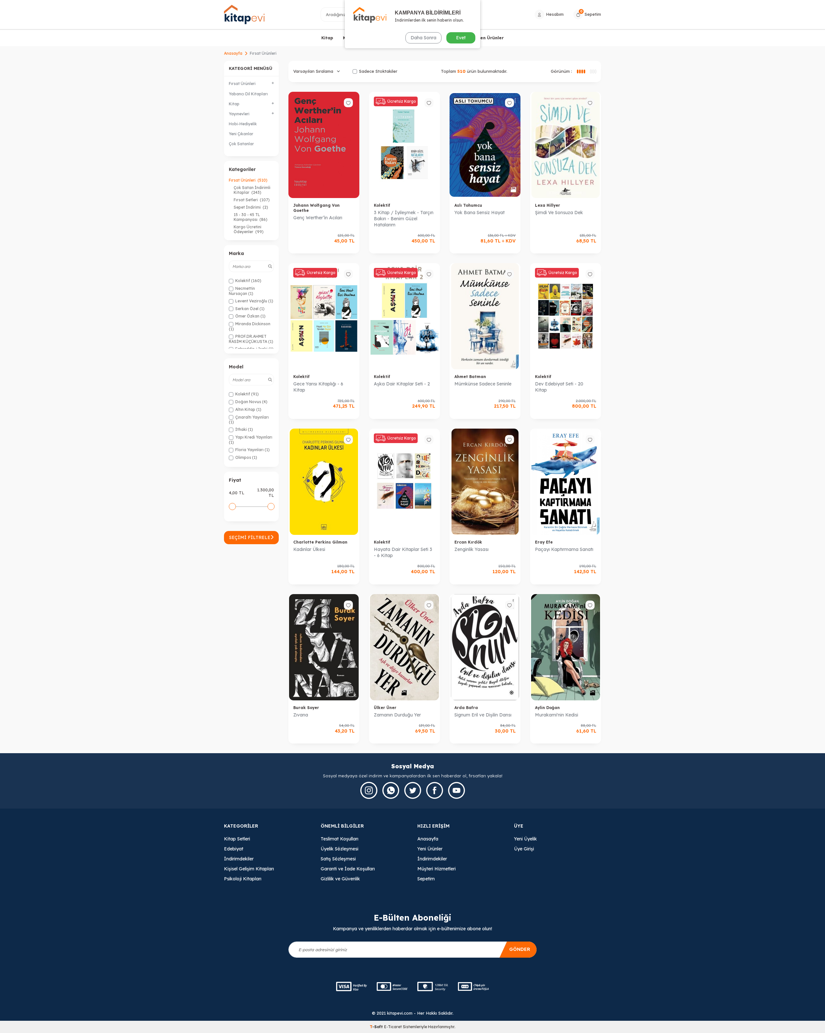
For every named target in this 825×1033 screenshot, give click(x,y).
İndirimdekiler (239, 859)
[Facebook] (434, 790)
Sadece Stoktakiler (378, 71)
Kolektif (382, 205)
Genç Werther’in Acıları (317, 218)
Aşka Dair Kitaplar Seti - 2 (402, 384)
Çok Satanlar (241, 143)
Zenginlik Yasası (471, 549)
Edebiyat (233, 849)
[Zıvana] (323, 647)
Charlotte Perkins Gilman (320, 542)
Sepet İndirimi (251, 207)
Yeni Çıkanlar (241, 133)
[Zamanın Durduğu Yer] (404, 647)
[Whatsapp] (390, 790)
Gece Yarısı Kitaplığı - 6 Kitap (318, 387)
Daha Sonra (423, 38)
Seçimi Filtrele (249, 537)
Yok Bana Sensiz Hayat (479, 212)
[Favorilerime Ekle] (348, 102)
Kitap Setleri (237, 839)
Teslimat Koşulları (339, 839)
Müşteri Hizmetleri (436, 869)
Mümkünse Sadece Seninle (482, 384)
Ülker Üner (385, 707)
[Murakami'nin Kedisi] (565, 647)
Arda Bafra (466, 707)
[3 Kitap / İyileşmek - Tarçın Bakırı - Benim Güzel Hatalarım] (404, 145)
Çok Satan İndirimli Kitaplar (252, 190)
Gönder (519, 949)
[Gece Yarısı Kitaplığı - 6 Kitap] (323, 316)
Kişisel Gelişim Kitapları (249, 869)
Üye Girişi (524, 849)
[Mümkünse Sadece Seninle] (485, 316)
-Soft (377, 1026)
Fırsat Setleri (252, 199)
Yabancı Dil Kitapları (248, 93)
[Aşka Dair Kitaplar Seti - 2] (404, 316)
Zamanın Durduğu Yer (397, 715)
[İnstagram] (368, 790)
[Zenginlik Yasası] (485, 482)
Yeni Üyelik (525, 839)
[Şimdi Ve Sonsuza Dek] (565, 145)
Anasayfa (233, 53)
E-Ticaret (393, 1026)
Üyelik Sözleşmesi (339, 849)
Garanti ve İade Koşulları (348, 869)
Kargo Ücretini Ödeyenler (249, 229)
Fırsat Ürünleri (248, 180)
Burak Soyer (306, 707)
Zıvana (300, 715)
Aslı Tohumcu (468, 205)
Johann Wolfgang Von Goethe (316, 208)
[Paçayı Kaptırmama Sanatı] (565, 482)
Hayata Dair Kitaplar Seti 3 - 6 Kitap (403, 552)
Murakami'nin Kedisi (556, 715)
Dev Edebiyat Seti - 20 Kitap (559, 387)
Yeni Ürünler (429, 849)
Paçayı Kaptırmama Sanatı (564, 549)
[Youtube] (456, 790)
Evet (461, 38)
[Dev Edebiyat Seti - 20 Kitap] (565, 316)
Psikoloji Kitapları (242, 879)
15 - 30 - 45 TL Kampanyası (250, 217)
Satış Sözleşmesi (338, 859)
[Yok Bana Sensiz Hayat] (485, 145)
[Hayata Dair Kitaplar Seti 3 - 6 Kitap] (404, 482)
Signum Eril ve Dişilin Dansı (482, 715)
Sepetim (426, 879)
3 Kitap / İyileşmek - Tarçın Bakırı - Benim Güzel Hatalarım (403, 219)
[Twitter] (412, 790)
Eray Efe (544, 542)
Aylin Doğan (547, 707)
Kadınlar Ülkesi (309, 549)
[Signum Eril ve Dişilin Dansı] (485, 647)
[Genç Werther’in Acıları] (323, 145)
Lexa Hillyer (547, 205)
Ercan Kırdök (468, 542)
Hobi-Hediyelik (243, 123)
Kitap (327, 37)
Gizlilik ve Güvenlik (340, 879)
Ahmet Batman (470, 376)
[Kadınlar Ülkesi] (323, 482)
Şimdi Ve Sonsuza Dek (559, 212)
